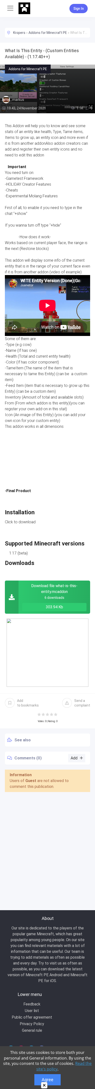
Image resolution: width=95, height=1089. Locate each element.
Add (28, 703)
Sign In (78, 8)
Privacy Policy (32, 1024)
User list (32, 1010)
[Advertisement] (47, 845)
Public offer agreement (32, 1017)
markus (18, 100)
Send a (82, 703)
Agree (47, 1079)
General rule (32, 1030)
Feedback (31, 1004)
